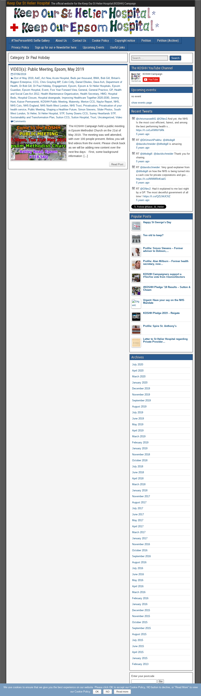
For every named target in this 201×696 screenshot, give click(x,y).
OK (97, 691)
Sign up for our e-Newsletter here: (56, 47)
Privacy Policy (20, 47)
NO (107, 691)
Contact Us (79, 40)
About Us (61, 40)
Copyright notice (125, 40)
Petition (146, 40)
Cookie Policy (100, 40)
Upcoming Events (93, 47)
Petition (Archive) (168, 40)
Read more (122, 691)
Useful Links (117, 47)
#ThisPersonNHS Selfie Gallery (30, 40)
